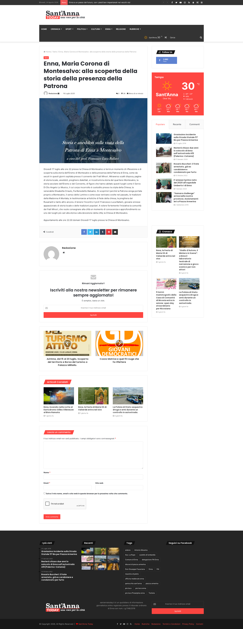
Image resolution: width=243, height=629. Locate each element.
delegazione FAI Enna (150, 560)
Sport (69, 29)
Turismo (152, 593)
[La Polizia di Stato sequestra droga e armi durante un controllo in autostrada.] (128, 395)
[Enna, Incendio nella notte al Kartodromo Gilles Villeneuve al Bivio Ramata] (59, 395)
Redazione (53, 93)
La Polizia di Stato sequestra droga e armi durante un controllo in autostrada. (127, 410)
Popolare (160, 124)
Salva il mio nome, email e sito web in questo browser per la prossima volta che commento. (87, 493)
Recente (177, 124)
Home (44, 29)
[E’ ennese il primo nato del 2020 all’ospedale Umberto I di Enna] (164, 184)
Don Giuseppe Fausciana (135, 569)
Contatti (199, 624)
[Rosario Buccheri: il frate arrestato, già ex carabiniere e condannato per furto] (164, 168)
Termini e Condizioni (171, 624)
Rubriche (134, 29)
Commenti (194, 124)
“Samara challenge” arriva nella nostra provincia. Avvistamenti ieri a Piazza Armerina (186, 197)
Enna (108, 29)
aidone (127, 550)
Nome (47, 472)
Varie (55, 52)
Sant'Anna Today (85, 624)
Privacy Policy (188, 624)
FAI (158, 569)
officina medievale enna (134, 579)
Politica (81, 29)
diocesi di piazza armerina (135, 564)
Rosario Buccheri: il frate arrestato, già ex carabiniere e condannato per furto (186, 168)
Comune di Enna (131, 560)
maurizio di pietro (132, 574)
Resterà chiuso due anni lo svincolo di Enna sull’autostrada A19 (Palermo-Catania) (186, 152)
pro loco (128, 588)
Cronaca (55, 29)
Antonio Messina (141, 550)
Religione (121, 29)
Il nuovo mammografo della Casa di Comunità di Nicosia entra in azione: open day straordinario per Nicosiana (166, 300)
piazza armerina (152, 583)
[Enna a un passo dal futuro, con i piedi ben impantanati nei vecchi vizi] (113, 559)
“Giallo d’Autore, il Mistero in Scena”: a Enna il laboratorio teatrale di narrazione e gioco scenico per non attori (189, 260)
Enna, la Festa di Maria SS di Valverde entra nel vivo (92, 408)
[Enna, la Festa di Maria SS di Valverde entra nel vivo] (93, 395)
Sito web (99, 483)
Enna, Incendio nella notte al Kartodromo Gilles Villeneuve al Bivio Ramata (59, 410)
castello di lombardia (147, 555)
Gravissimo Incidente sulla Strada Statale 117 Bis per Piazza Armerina (186, 137)
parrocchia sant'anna (133, 583)
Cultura (95, 29)
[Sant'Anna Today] (65, 15)
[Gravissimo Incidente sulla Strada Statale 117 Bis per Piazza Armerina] (164, 138)
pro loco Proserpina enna (135, 593)
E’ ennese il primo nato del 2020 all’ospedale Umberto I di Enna (185, 183)
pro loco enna (140, 588)
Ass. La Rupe (130, 555)
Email (47, 483)
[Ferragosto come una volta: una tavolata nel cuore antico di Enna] (113, 566)
